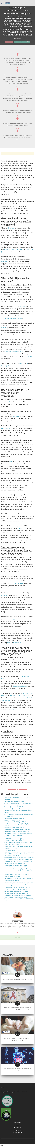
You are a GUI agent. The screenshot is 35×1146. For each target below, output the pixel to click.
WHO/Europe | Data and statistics (14, 818)
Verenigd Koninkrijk (8, 366)
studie (12, 710)
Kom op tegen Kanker (20, 686)
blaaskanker (17, 643)
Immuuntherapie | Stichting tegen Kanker (15, 865)
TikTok (18, 1130)
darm (9, 643)
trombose (4, 261)
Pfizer (6, 249)
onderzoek (16, 416)
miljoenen (4, 595)
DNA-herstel (5, 428)
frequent (23, 306)
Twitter (18, 1127)
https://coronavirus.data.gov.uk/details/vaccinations (18, 837)
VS (27, 363)
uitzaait (3, 328)
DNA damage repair (10, 850)
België (21, 363)
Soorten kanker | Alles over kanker (14, 827)
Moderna (12, 249)
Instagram (18, 1132)
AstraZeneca (20, 249)
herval (30, 356)
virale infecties (18, 583)
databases (11, 228)
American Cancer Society (18, 695)
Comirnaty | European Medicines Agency (15, 801)
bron (11, 461)
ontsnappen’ (13, 619)
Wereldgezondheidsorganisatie (11, 318)
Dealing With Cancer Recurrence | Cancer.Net (17, 829)
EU (22, 366)
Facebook (18, 1125)
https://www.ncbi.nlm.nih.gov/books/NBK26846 (18, 859)
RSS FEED (4, 1087)
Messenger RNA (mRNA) (11, 855)
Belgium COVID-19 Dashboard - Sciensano (16, 831)
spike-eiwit (22, 528)
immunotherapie (9, 631)
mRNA (8, 402)
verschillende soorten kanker (14, 351)
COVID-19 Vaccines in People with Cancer (16, 891)
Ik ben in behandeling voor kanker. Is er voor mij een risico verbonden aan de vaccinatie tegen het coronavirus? (18, 884)
